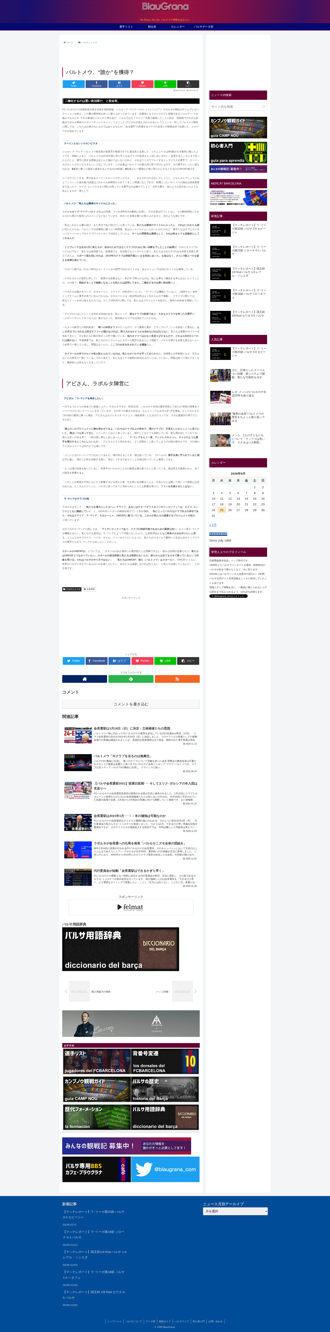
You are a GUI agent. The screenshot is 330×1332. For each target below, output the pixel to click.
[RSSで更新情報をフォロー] (177, 679)
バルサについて (133, 1321)
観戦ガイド (165, 1321)
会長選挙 (91, 589)
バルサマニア (182, 1321)
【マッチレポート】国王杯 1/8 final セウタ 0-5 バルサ (94, 1294)
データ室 (150, 1321)
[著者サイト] (84, 679)
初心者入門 (199, 1321)
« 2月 (213, 525)
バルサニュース (73, 589)
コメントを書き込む (131, 704)
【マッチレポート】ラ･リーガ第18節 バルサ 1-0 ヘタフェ (93, 1274)
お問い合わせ (215, 1321)
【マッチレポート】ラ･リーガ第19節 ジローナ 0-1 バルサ (93, 1234)
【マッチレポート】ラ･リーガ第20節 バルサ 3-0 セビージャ (93, 1214)
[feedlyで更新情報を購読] (130, 679)
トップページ (114, 1321)
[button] (264, 107)
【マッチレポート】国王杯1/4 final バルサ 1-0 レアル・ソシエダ (94, 1254)
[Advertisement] (131, 54)
